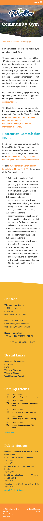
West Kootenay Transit (14, 376)
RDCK (6, 367)
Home (4, 41)
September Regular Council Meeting (24, 397)
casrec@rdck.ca (9, 102)
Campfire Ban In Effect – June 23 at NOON (21, 484)
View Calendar (9, 432)
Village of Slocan (11, 373)
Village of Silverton (12, 370)
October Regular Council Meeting (23, 412)
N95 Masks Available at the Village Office (21, 451)
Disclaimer (7, 516)
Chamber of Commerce (14, 361)
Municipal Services (13, 41)
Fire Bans (8, 364)
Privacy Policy (8, 514)
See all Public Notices (13, 490)
